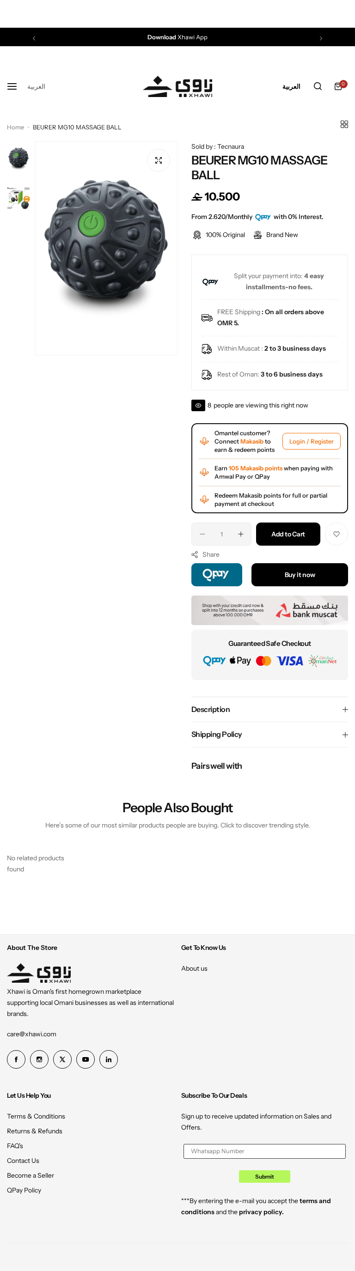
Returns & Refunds (34, 1131)
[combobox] (36, 86)
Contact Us (23, 1160)
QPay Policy (24, 1190)
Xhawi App (177, 37)
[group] (106, 248)
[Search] (317, 86)
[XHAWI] (177, 86)
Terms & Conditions (36, 1116)
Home (15, 127)
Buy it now (300, 575)
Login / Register (311, 441)
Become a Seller (30, 1175)
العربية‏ (36, 86)
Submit (264, 1176)
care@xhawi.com (31, 1034)
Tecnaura (230, 146)
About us (194, 968)
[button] (34, 38)
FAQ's (15, 1146)
